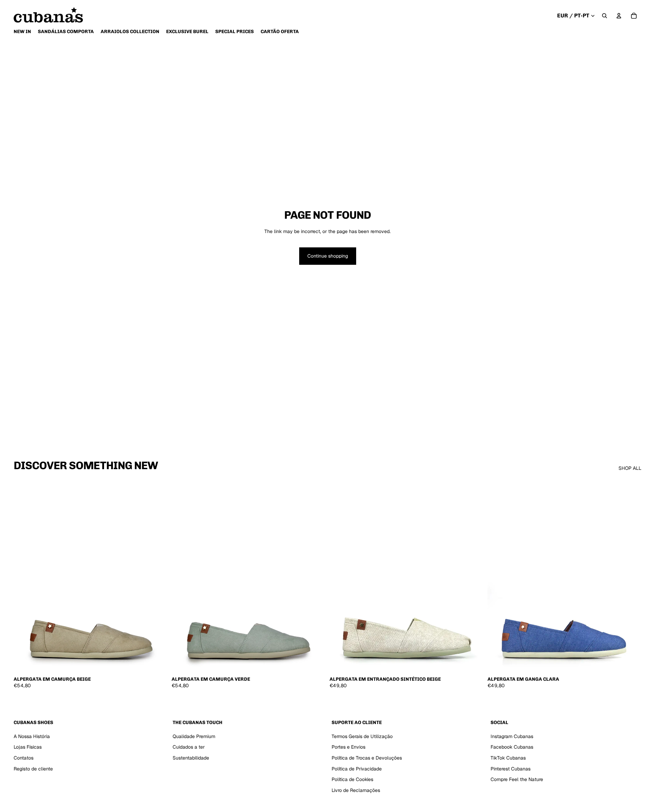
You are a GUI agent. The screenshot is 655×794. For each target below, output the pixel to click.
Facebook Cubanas (512, 747)
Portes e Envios (348, 747)
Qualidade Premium (194, 736)
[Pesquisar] (604, 15)
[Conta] (618, 15)
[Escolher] (157, 662)
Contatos (23, 758)
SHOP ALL (629, 468)
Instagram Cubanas (512, 736)
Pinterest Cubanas (510, 769)
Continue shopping (327, 256)
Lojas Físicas (28, 747)
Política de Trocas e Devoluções (367, 758)
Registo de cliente (33, 769)
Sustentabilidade (191, 758)
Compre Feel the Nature (517, 780)
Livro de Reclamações (356, 790)
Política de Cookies (352, 780)
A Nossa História (32, 736)
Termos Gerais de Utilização (362, 736)
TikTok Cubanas (508, 758)
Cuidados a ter (189, 747)
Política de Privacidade (357, 769)
